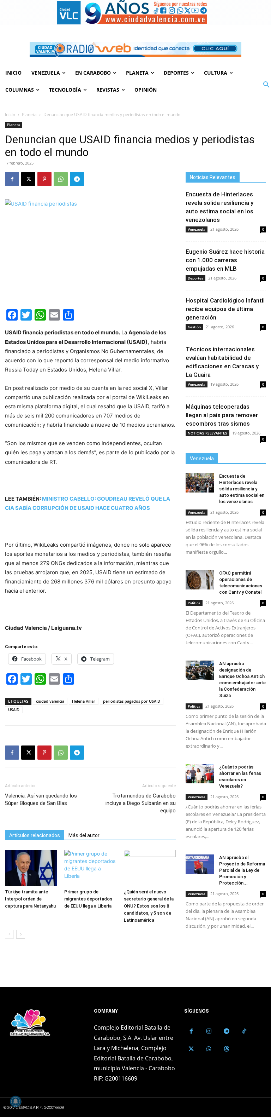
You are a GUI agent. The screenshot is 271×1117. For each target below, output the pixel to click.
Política (194, 602)
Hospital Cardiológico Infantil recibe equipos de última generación (225, 309)
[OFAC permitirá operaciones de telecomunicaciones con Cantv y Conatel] (200, 579)
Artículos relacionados (34, 835)
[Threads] (226, 1049)
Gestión (194, 326)
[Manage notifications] (15, 1101)
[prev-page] (9, 934)
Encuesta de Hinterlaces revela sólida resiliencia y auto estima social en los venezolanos (241, 488)
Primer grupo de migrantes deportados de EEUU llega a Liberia (88, 899)
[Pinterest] (44, 179)
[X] (28, 179)
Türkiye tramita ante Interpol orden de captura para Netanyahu (30, 899)
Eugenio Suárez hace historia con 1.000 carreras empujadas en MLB (225, 260)
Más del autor (84, 835)
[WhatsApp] (61, 179)
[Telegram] (77, 179)
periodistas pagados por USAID (131, 701)
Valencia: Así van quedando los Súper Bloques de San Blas (41, 799)
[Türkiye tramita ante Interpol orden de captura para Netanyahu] (31, 868)
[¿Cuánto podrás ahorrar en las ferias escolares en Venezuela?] (200, 773)
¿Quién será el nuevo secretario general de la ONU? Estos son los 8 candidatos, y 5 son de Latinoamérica (149, 906)
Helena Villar (83, 701)
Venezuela (196, 229)
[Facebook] (12, 179)
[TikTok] (244, 1031)
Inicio (10, 114)
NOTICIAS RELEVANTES (207, 433)
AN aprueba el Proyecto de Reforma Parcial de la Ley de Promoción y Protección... (242, 870)
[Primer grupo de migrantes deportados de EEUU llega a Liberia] (90, 868)
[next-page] (20, 934)
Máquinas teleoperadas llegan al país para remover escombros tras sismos (222, 415)
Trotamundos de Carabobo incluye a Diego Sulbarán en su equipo (141, 803)
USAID (13, 709)
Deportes (195, 278)
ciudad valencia (50, 701)
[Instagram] (209, 1031)
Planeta (29, 114)
